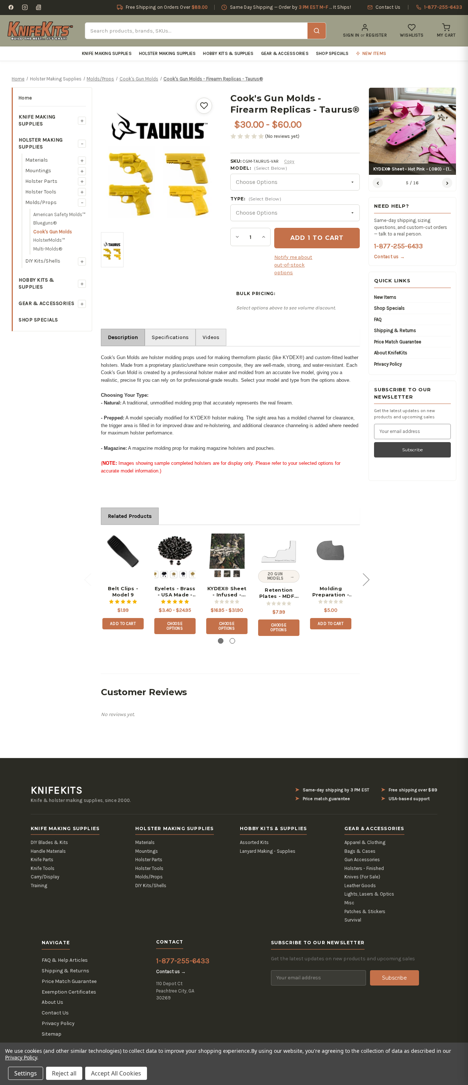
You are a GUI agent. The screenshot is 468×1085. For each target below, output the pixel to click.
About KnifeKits (390, 352)
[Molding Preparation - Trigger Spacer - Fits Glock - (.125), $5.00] (330, 551)
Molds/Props (41, 202)
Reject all (64, 1073)
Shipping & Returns (395, 330)
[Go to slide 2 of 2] (232, 641)
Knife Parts (42, 859)
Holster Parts (41, 181)
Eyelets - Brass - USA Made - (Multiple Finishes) (175, 591)
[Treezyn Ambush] (217, 573)
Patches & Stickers (364, 911)
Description (123, 337)
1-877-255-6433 (398, 246)
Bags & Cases (359, 851)
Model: (258, 168)
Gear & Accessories (285, 53)
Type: (255, 198)
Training (39, 885)
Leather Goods (360, 885)
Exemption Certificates (69, 992)
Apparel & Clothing (364, 842)
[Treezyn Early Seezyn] (227, 573)
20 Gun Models (275, 576)
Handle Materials (48, 851)
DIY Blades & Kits (49, 842)
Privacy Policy (388, 364)
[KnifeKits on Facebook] (11, 7)
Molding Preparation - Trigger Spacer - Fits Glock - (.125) (330, 591)
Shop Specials (332, 53)
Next (366, 579)
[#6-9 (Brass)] (173, 574)
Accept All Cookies (116, 1073)
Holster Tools (40, 192)
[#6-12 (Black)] (183, 574)
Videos (211, 337)
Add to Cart (123, 623)
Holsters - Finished (364, 868)
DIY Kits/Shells (42, 261)
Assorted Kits (254, 842)
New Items (385, 297)
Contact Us (55, 1013)
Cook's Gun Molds (52, 231)
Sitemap (51, 1034)
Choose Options (175, 626)
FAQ (378, 319)
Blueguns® (45, 223)
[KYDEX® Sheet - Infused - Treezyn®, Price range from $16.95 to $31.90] (227, 551)
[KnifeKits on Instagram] (25, 7)
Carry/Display (45, 876)
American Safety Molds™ (59, 214)
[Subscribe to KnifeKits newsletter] (39, 7)
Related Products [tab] (130, 516)
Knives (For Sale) (362, 876)
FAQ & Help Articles (65, 960)
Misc (349, 902)
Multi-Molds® (47, 249)
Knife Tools (42, 868)
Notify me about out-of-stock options (293, 265)
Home (25, 98)
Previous (87, 579)
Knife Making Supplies (107, 53)
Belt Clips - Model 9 (123, 591)
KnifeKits (57, 790)
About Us (52, 1002)
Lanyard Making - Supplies (267, 851)
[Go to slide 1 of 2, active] (220, 641)
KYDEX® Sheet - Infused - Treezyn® (226, 591)
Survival (352, 920)
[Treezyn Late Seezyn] (236, 573)
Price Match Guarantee (397, 341)
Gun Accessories (362, 859)
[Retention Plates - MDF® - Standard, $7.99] (279, 551)
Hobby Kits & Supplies (228, 53)
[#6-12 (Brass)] (192, 574)
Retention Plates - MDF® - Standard (278, 593)
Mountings (38, 170)
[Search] (316, 31)
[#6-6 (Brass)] (154, 574)
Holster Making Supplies (167, 53)
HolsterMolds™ (49, 240)
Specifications (170, 337)
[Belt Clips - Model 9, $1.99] (123, 551)
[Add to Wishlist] (204, 106)
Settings (25, 1073)
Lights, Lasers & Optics (369, 894)
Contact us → (389, 256)
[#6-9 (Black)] (164, 574)
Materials (36, 160)
